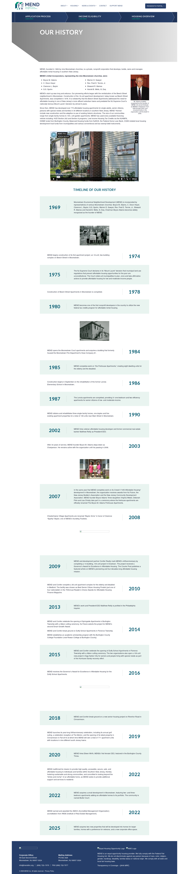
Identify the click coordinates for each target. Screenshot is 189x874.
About (63, 6)
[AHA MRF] (124, 865)
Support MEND (116, 6)
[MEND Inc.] (27, 6)
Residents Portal (155, 6)
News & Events (88, 6)
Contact (103, 6)
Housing (74, 6)
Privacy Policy (49, 871)
